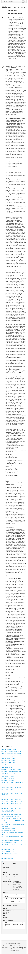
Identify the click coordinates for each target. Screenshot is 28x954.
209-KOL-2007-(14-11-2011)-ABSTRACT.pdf (12, 783)
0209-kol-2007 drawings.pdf (8, 774)
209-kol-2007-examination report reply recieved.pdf (13, 844)
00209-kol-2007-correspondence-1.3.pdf (11, 756)
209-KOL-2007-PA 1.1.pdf (7, 856)
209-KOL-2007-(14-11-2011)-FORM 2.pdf (11, 803)
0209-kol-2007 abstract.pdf (7, 765)
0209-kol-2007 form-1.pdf (7, 776)
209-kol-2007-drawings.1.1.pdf (8, 842)
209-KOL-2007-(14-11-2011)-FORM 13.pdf (11, 801)
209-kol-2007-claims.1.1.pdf (8, 830)
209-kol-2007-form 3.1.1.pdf (8, 851)
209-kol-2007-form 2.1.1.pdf (8, 849)
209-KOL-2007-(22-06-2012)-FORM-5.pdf (11, 818)
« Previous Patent (5, 862)
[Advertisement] (14, 63)
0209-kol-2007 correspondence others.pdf (11, 769)
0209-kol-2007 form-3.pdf (7, 780)
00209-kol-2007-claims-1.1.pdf (8, 749)
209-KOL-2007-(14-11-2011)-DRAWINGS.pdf (12, 797)
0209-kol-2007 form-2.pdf (7, 778)
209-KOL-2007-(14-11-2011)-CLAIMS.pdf (11, 787)
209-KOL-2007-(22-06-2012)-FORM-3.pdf (11, 816)
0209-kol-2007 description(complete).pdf (11, 771)
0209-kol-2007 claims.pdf (7, 767)
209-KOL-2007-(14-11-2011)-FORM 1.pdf (11, 799)
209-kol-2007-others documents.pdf (9, 853)
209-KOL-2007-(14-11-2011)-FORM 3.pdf (11, 806)
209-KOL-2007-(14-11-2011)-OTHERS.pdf (11, 808)
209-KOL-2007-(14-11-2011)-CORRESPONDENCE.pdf (8, 790)
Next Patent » (23, 862)
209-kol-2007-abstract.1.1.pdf (8, 828)
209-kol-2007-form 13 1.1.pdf (8, 847)
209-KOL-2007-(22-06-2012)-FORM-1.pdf (11, 814)
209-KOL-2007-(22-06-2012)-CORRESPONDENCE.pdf (8, 811)
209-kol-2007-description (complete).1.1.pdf (11, 840)
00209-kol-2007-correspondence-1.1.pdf (11, 751)
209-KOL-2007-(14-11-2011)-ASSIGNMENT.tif (12, 785)
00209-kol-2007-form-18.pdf (8, 760)
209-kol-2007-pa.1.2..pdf (7, 858)
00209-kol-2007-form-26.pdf (8, 762)
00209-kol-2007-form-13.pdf (8, 758)
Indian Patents (8, 1)
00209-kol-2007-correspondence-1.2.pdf (11, 753)
